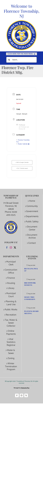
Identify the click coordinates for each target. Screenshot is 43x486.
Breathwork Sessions (30, 284)
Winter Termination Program (11, 366)
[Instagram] (11, 247)
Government (32, 211)
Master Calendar (23, 144)
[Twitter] (15, 247)
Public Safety (32, 221)
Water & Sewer (11, 352)
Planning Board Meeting (31, 312)
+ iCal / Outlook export (22, 168)
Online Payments (11, 332)
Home (32, 201)
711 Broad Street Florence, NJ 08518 (10, 206)
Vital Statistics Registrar (11, 342)
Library (11, 288)
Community (32, 206)
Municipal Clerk (11, 263)
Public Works (11, 309)
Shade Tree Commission (29, 298)
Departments (32, 216)
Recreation (11, 314)
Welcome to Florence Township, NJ (21, 11)
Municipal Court (11, 295)
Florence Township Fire (23, 141)
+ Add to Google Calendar (22, 162)
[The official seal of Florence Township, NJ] (21, 21)
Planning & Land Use (11, 303)
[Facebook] (7, 247)
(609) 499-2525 (11, 213)
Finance (11, 278)
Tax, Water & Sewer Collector (11, 323)
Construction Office (11, 271)
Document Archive (32, 236)
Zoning (11, 358)
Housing (11, 283)
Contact (32, 243)
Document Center (32, 228)
